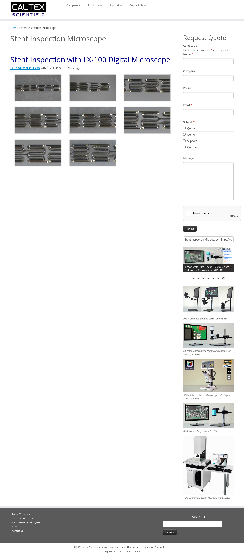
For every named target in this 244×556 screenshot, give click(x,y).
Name (188, 54)
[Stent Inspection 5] (92, 120)
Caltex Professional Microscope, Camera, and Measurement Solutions (117, 547)
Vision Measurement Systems (27, 522)
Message (188, 158)
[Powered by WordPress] (168, 546)
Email (187, 105)
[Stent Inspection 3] (147, 87)
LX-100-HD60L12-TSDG (25, 68)
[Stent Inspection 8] (92, 152)
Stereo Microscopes (22, 518)
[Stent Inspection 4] (38, 120)
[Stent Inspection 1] (38, 87)
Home (14, 28)
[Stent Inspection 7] (38, 152)
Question (192, 147)
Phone (187, 88)
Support (114, 5)
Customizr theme (131, 551)
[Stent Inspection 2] (92, 87)
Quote (191, 128)
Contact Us (136, 5)
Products (94, 5)
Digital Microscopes (22, 514)
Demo (191, 134)
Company (189, 71)
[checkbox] (184, 128)
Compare (72, 5)
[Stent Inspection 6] (147, 120)
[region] (208, 265)
